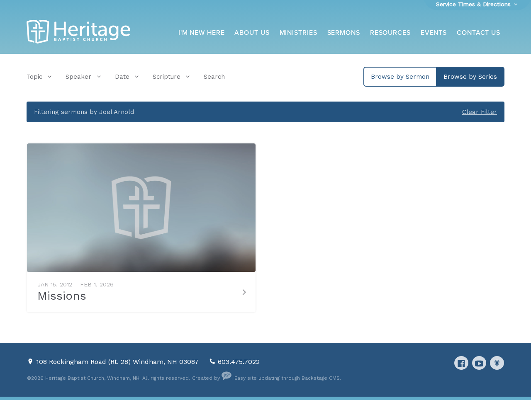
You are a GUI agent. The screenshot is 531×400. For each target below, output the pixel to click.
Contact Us (478, 33)
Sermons (343, 33)
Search (214, 76)
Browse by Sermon (400, 76)
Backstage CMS (321, 378)
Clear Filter (479, 112)
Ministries (298, 33)
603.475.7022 (239, 362)
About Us (251, 33)
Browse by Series (470, 76)
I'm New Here (201, 33)
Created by (207, 378)
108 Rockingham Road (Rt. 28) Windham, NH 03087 (118, 362)
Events (434, 33)
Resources (390, 33)
